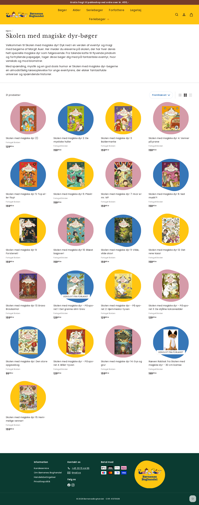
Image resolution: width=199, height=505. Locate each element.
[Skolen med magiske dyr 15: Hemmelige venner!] (28, 407)
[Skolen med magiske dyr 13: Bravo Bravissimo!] (28, 295)
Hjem (8, 30)
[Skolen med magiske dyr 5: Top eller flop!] (28, 184)
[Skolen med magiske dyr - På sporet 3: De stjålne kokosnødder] (171, 295)
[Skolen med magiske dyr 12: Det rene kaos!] (171, 239)
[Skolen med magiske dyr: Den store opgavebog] (28, 351)
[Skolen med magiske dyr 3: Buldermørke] (123, 128)
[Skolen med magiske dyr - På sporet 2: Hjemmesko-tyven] (123, 295)
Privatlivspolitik (42, 481)
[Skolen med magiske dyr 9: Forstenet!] (28, 239)
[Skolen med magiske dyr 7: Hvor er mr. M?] (123, 184)
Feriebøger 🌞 (99, 19)
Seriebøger (94, 10)
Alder (77, 10)
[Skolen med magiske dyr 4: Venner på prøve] (171, 128)
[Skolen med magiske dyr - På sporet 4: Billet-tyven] (75, 351)
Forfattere (116, 10)
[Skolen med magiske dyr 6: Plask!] (75, 182)
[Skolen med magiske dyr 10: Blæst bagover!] (75, 239)
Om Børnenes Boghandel (48, 472)
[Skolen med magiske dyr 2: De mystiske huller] (75, 128)
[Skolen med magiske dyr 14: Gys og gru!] (123, 351)
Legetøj (135, 10)
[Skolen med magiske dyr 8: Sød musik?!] (171, 184)
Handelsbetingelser (45, 477)
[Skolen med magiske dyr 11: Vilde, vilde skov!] (123, 239)
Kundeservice (41, 468)
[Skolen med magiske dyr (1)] (28, 126)
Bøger (62, 10)
